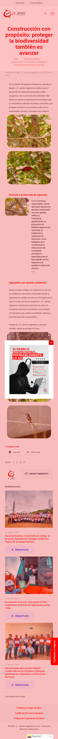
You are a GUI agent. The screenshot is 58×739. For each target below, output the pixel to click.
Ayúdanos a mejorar (54, 651)
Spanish (36, 736)
